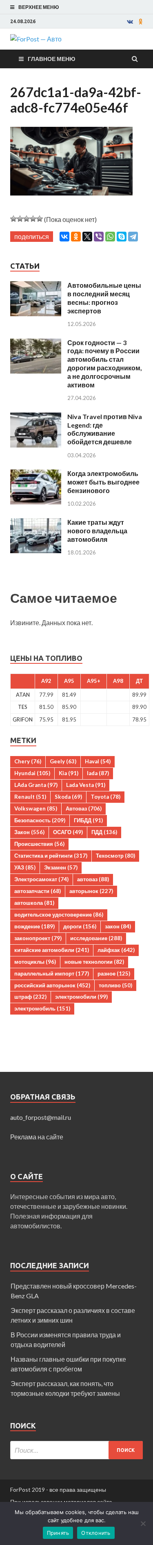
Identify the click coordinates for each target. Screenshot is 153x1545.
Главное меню (51, 58)
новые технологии (94, 961)
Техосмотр (115, 855)
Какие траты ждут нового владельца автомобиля (97, 530)
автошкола (34, 903)
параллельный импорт (51, 973)
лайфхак (116, 950)
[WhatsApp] (110, 236)
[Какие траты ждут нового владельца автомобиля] (35, 523)
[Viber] (99, 236)
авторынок (91, 891)
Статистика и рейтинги (50, 855)
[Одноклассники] (76, 236)
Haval (98, 761)
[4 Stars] (33, 218)
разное (114, 973)
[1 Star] (13, 218)
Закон (29, 832)
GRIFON (23, 719)
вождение (34, 926)
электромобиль (42, 1008)
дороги (79, 926)
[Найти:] (76, 1450)
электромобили (81, 996)
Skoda (68, 796)
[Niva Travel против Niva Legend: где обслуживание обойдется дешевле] (35, 417)
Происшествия (39, 844)
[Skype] (121, 236)
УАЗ (24, 867)
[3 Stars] (26, 218)
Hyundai (32, 773)
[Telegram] (133, 236)
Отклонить (95, 1533)
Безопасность (39, 820)
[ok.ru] (141, 21)
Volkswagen (35, 808)
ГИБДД (88, 820)
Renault (30, 796)
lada (98, 773)
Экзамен (61, 867)
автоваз (93, 879)
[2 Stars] (20, 218)
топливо (115, 985)
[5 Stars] (39, 218)
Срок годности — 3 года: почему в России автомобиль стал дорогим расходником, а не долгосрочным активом (104, 364)
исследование (96, 938)
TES (22, 707)
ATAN (23, 694)
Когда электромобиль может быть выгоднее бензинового (103, 481)
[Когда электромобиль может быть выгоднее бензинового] (35, 474)
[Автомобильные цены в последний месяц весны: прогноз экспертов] (35, 286)
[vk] (130, 21)
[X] (87, 236)
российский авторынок (52, 985)
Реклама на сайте (36, 1137)
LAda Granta (36, 785)
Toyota (105, 796)
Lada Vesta (85, 785)
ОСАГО (68, 832)
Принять (58, 1533)
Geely (63, 761)
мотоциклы (35, 961)
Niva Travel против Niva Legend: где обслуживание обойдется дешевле (104, 429)
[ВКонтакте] (64, 236)
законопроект (38, 938)
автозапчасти (37, 891)
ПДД (104, 832)
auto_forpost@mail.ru (40, 1117)
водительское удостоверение (58, 914)
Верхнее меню (38, 7)
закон (118, 926)
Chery (27, 761)
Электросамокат (41, 879)
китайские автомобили (51, 950)
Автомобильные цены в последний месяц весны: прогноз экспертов (104, 297)
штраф (30, 996)
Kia (68, 773)
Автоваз (84, 808)
